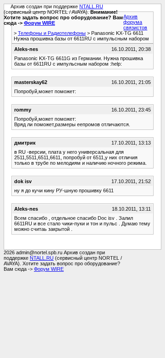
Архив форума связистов (135, 22)
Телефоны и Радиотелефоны (52, 33)
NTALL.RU (91, 6)
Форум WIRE (39, 23)
